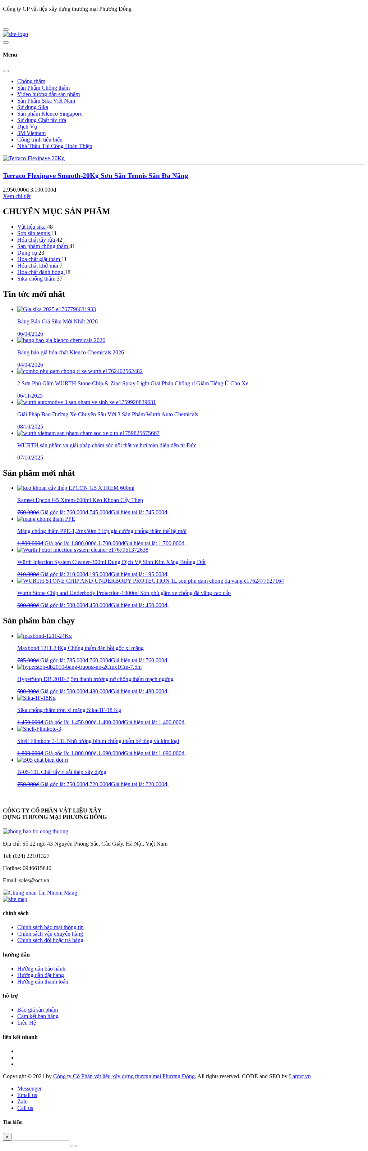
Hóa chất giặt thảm (39, 259)
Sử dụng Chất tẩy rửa (41, 120)
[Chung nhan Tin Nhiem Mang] (40, 893)
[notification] (35, 831)
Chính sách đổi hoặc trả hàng (50, 940)
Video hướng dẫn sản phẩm (48, 94)
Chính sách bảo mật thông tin (50, 927)
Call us (25, 1108)
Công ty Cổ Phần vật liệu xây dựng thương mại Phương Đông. (124, 1076)
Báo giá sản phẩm (37, 1010)
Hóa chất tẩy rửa (36, 240)
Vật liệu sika (32, 227)
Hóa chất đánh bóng (41, 272)
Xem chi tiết (17, 196)
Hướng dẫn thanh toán (42, 981)
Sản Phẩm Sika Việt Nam (46, 101)
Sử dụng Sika (32, 107)
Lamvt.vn (300, 1076)
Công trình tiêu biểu (40, 139)
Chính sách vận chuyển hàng (50, 934)
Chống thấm (31, 81)
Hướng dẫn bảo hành (41, 969)
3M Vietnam (31, 133)
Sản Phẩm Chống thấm (43, 88)
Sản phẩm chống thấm (43, 246)
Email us (27, 1095)
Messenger (29, 1088)
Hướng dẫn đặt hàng (40, 975)
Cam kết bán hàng (38, 1016)
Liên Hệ (26, 1023)
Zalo (22, 1101)
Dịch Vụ (27, 127)
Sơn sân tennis (34, 233)
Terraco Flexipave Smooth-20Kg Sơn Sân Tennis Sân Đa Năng (95, 175)
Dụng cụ (27, 253)
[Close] (6, 71)
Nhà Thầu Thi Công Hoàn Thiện (54, 146)
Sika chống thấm (37, 279)
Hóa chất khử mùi (38, 266)
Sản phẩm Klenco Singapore (49, 114)
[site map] (15, 899)
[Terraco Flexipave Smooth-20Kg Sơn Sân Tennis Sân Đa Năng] (34, 158)
